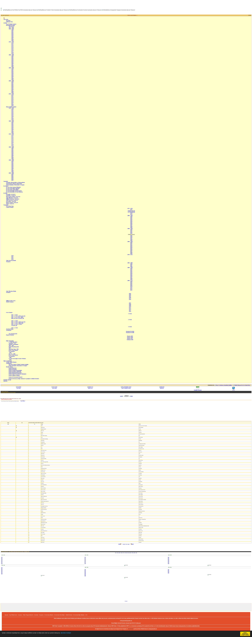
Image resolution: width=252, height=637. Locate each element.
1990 (12, 69)
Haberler (5, 381)
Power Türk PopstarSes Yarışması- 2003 (13, 351)
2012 (12, 97)
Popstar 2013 (130, 338)
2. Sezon (130, 319)
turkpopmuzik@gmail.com (126, 620)
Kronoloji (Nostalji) (10, 25)
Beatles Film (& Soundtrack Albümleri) (17, 374)
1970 (12, 43)
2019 (12, 105)
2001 (12, 83)
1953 (12, 112)
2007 (12, 90)
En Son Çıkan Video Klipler (14, 189)
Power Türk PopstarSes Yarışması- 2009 (13, 356)
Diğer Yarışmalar (10, 340)
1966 (12, 37)
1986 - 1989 (129, 262)
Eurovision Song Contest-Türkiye (11, 207)
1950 (12, 109)
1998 (12, 78)
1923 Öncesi (11, 26)
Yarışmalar (5, 205)
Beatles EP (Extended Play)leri (15, 377)
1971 (12, 44)
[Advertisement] (126, 411)
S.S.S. (86, 614)
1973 (12, 46)
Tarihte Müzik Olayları (11, 362)
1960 (12, 30)
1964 (12, 34)
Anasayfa (6, 614)
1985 (12, 62)
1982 (12, 58)
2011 (12, 96)
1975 (12, 49)
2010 (12, 95)
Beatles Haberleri (12, 368)
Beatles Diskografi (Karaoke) (15, 372)
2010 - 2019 (11, 93)
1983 (12, 59)
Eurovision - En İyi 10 (13, 201)
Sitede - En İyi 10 (12, 203)
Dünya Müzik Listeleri (11, 106)
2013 (12, 98)
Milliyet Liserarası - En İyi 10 (13, 199)
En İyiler (5, 193)
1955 (12, 115)
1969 (12, 40)
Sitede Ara (90, 388)
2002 (12, 84)
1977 (12, 51)
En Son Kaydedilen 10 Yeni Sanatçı (14, 190)
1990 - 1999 (11, 67)
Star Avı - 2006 (12, 353)
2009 (12, 92)
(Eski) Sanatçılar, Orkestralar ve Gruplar (15, 184)
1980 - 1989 (11, 54)
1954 (12, 114)
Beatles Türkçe (11, 366)
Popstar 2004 (130, 337)
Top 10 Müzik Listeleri (11, 24)
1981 (12, 57)
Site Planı (8, 20)
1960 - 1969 (11, 28)
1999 (12, 79)
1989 (12, 66)
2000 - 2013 (129, 280)
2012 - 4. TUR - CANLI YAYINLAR (17, 325)
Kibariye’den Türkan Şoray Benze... (232, 385)
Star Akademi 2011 (13, 333)
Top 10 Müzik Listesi (126, 388)
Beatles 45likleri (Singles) (14, 375)
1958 (12, 118)
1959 (12, 119)
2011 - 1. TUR (15, 314)
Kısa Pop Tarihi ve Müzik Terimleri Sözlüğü (18, 364)
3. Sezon (130, 326)
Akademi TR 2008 (130, 332)
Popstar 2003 (130, 336)
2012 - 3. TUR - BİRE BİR (17, 323)
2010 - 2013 (129, 254)
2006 (12, 89)
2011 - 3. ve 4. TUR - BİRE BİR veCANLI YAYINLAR (17, 318)
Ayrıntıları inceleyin (66, 633)
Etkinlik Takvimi (7, 379)
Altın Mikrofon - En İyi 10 (13, 197)
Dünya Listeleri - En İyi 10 (13, 202)
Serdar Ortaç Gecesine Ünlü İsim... (215, 385)
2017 (12, 103)
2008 (12, 91)
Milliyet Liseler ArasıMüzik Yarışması (10, 301)
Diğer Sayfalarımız (7, 361)
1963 (12, 33)
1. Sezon (130, 313)
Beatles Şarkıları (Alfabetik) (15, 371)
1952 (12, 111)
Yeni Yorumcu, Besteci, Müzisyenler (15, 183)
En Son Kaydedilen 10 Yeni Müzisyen (14, 192)
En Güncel (5, 186)
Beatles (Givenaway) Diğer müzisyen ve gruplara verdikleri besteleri (24, 378)
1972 (12, 45)
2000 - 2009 (11, 80)
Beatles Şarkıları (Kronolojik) (15, 370)
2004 (12, 86)
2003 (12, 85)
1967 (12, 38)
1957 (12, 117)
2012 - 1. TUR (14, 320)
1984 (12, 60)
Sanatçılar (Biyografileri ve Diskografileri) (15, 182)
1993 (12, 72)
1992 (12, 71)
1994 (12, 73)
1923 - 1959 (11, 27)
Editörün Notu (9, 21)
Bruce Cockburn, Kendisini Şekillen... (179, 385)
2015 (12, 101)
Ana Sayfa (5, 19)
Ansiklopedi (10, 363)
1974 (12, 47)
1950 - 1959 (11, 108)
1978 (12, 52)
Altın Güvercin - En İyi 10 (13, 200)
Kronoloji (36, 614)
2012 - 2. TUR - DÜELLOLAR (18, 322)
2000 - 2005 (135, 552)
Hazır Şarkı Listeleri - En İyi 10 (13, 196)
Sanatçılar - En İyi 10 (13, 195)
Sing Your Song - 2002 (14, 349)
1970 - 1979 (11, 41)
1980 (12, 56)
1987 (12, 64)
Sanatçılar (5, 181)
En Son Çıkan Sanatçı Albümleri (14, 187)
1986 (12, 63)
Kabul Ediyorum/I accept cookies (245, 634)
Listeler (5, 23)
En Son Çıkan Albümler (49, 614)
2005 (12, 88)
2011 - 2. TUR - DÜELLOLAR (18, 316)
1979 (12, 53)
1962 (12, 32)
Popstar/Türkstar (10, 335)
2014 (12, 99)
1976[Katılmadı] (131, 210)
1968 (12, 39)
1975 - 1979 (129, 208)
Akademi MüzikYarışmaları (9, 329)
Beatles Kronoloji (12, 369)
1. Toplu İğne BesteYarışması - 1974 (13, 342)
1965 (12, 36)
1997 (12, 77)
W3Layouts (130, 628)
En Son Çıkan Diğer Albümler (14, 188)
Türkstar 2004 (130, 339)
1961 (12, 31)
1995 (12, 75)
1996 (12, 76)
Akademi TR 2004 (130, 331)
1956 (12, 116)
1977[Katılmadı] (131, 212)
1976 (12, 50)
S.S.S (233, 390)
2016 (12, 102)
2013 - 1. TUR (14, 327)
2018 (12, 104)
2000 (12, 82)
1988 (12, 65)
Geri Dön (18, 388)
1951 (12, 110)
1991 (12, 70)
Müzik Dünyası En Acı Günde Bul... (197, 385)
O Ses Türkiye (10, 312)
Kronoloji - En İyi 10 (13, 194)
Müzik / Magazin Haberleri (28, 614)
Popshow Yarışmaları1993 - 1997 (13, 345)
